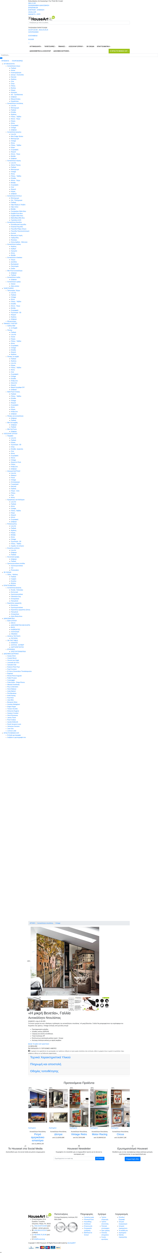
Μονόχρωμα (15, 108)
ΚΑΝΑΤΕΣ (14, 643)
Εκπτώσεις (14, 605)
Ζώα (12, 81)
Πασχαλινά (14, 601)
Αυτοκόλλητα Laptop (14, 282)
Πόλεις (13, 86)
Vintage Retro (79, 1134)
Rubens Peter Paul (13, 667)
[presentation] (28, 1116)
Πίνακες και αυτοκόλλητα (15, 416)
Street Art (14, 383)
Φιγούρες (14, 92)
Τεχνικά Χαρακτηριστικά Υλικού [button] (50, 1057)
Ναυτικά (13, 77)
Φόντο (13, 458)
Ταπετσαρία (14, 266)
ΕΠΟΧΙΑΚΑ (11, 649)
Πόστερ (9, 330)
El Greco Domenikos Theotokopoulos (19, 671)
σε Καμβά (14, 328)
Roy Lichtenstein (12, 687)
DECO (13, 623)
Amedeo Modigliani (13, 704)
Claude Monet (11, 658)
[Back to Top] (0, 1252)
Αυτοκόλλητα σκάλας (14, 244)
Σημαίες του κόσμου (17, 546)
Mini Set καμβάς (12, 422)
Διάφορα (14, 97)
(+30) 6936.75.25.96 (39, 1234)
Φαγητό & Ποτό (16, 462)
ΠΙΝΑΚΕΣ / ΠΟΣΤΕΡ (10, 323)
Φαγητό (13, 152)
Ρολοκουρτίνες (12, 524)
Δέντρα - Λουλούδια (17, 75)
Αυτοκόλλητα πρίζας (13, 277)
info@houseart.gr (39, 1239)
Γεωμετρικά (14, 484)
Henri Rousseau (12, 715)
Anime (13, 70)
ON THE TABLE (12, 640)
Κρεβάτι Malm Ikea (17, 215)
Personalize (15, 570)
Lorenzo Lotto (11, 731)
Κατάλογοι (87, 1224)
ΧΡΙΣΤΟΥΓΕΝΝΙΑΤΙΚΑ (18, 651)
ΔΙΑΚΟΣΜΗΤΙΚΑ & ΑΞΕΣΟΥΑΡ (40, 51)
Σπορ (12, 83)
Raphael (10, 673)
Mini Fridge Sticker (17, 136)
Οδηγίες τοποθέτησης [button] (44, 1071)
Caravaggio (11, 680)
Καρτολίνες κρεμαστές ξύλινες (20, 609)
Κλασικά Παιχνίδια (17, 226)
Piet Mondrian (11, 693)
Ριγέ (12, 495)
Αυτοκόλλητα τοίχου (13, 66)
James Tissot (11, 717)
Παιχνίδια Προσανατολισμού (20, 231)
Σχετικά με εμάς (89, 1217)
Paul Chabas (11, 720)
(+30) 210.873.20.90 (40, 1226)
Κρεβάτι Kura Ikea (17, 213)
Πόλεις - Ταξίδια (16, 116)
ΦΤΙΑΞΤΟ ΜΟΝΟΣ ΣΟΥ (119, 51)
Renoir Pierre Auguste (14, 676)
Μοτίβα (13, 156)
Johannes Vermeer (13, 726)
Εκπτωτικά (14, 592)
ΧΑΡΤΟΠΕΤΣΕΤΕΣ (17, 647)
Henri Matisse (11, 689)
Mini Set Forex (12, 429)
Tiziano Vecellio (12, 709)
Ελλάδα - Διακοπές (17, 449)
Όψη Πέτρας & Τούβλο (18, 204)
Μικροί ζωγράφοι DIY (18, 387)
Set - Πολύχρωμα (16, 200)
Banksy (13, 88)
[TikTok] (79, 830)
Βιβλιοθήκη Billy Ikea (18, 218)
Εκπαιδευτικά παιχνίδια (18, 224)
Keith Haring (11, 695)
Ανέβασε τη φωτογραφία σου (16, 737)
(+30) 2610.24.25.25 (40, 1230)
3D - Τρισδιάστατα (17, 94)
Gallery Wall (11, 326)
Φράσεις (13, 79)
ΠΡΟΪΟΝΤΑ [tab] (5, 61)
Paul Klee (10, 698)
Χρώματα (14, 251)
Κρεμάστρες (15, 101)
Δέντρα (58, 1134)
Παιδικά (13, 68)
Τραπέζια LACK (16, 220)
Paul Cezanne (12, 669)
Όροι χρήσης (105, 1230)
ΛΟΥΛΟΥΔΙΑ (15, 632)
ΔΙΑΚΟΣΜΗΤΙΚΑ (9, 618)
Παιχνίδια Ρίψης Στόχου (18, 229)
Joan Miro (10, 700)
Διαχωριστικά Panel (13, 471)
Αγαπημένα (122, 1232)
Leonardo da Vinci (13, 662)
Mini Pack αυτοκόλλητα (14, 270)
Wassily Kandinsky (13, 684)
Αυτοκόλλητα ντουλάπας (15, 103)
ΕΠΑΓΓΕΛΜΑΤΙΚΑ (103, 46)
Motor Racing (99, 1134)
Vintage (13, 127)
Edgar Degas (11, 706)
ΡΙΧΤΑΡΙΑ (14, 638)
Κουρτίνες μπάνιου (13, 548)
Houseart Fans (89, 1219)
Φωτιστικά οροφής (13, 557)
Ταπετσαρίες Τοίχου (13, 290)
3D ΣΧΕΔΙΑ (90, 46)
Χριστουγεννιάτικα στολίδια (16, 563)
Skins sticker (15, 286)
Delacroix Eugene (13, 711)
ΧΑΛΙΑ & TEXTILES (13, 636)
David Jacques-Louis (14, 724)
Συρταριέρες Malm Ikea (18, 211)
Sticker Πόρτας (16, 165)
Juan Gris (10, 728)
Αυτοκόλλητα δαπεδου (14, 222)
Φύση (13, 123)
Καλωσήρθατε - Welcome (19, 242)
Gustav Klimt (11, 656)
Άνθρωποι (14, 381)
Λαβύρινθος (15, 237)
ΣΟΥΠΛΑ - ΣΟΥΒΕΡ (17, 645)
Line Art (13, 105)
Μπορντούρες (11, 321)
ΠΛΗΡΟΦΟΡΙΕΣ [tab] (17, 61)
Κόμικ (13, 147)
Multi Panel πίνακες (13, 392)
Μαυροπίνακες (15, 99)
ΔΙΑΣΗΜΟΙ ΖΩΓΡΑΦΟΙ (61, 51)
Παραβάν (10, 436)
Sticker (13, 284)
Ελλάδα (13, 112)
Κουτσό (13, 233)
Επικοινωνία (88, 1226)
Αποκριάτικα (15, 598)
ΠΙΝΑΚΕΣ (61, 46)
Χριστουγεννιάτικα (17, 565)
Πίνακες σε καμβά (13, 356)
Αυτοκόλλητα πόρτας (14, 160)
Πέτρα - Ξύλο (15, 491)
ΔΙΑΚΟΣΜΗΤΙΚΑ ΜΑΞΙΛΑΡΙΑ (20, 625)
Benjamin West (12, 702)
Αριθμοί (13, 248)
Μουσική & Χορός (17, 235)
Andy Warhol (11, 691)
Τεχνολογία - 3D (16, 312)
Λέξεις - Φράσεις (12, 574)
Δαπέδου (14, 262)
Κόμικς (13, 90)
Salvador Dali (11, 665)
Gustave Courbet (12, 713)
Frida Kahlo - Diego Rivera (16, 682)
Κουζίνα (13, 581)
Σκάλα (13, 268)
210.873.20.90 (33, 30)
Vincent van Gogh (13, 660)
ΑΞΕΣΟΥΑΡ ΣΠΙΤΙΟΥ (76, 46)
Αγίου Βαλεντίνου (16, 616)
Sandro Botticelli (12, 722)
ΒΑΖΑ (13, 627)
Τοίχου (13, 259)
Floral (13, 477)
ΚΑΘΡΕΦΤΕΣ (15, 629)
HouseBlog (87, 1221)
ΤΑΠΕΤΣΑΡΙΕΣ (49, 46)
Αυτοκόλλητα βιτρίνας (14, 587)
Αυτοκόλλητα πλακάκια (14, 257)
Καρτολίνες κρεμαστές (14, 603)
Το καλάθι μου (123, 1230)
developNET (71, 1243)
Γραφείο (13, 579)
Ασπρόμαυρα (15, 482)
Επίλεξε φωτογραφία (14, 735)
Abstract (13, 475)
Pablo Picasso (12, 678)
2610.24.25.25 (43, 30)
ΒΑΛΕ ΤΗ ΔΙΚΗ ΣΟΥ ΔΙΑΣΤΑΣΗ (38, 1044)
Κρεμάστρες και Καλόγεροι (16, 499)
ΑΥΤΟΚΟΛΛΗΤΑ (35, 46)
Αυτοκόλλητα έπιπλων (14, 196)
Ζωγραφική (14, 125)
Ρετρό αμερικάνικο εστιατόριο (37, 1137)
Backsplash (15, 264)
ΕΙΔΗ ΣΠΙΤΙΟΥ (12, 621)
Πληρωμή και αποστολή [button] (45, 1064)
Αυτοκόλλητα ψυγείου (14, 132)
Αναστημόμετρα (16, 72)
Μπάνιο (13, 583)
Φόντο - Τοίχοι (15, 119)
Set (12, 568)
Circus (120, 1134)
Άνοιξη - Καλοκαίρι (17, 590)
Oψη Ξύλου (14, 207)
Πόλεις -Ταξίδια (16, 510)
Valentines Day (16, 596)
